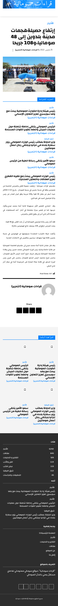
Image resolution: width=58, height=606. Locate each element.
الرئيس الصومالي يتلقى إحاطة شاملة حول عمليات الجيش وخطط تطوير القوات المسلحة (30, 128)
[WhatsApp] (19, 310)
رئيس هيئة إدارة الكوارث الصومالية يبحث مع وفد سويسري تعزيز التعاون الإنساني (30, 112)
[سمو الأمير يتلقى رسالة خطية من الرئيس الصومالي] (15, 394)
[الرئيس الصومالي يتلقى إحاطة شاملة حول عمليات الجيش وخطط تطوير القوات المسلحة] (15, 351)
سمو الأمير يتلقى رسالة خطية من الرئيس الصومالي (32, 162)
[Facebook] (39, 310)
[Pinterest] (26, 310)
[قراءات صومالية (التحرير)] (48, 290)
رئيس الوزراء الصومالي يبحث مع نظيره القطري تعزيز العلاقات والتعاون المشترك (30, 178)
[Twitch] (32, 586)
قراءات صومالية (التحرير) (26, 50)
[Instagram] (45, 586)
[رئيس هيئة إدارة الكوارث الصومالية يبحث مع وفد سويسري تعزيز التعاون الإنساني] (42, 351)
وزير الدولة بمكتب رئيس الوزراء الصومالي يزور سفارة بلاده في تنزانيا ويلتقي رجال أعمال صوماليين (30, 145)
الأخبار (50, 23)
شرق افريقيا (49, 138)
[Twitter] (32, 310)
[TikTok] (38, 586)
